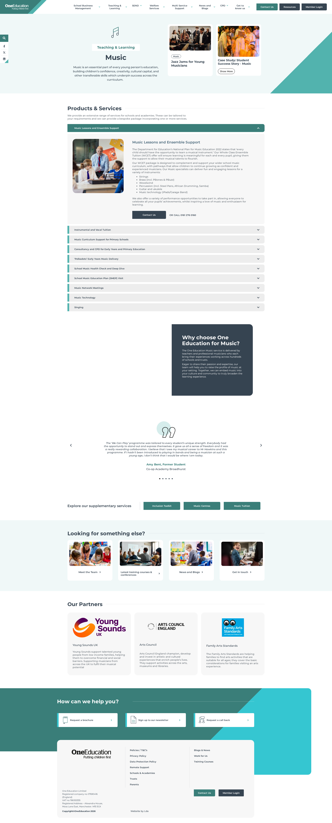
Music (176, 56)
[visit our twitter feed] (4, 52)
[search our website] (4, 38)
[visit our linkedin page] (4, 59)
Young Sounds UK (85, 645)
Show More (226, 71)
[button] (71, 445)
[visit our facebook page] (4, 46)
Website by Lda (140, 811)
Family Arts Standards (222, 645)
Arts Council (148, 644)
